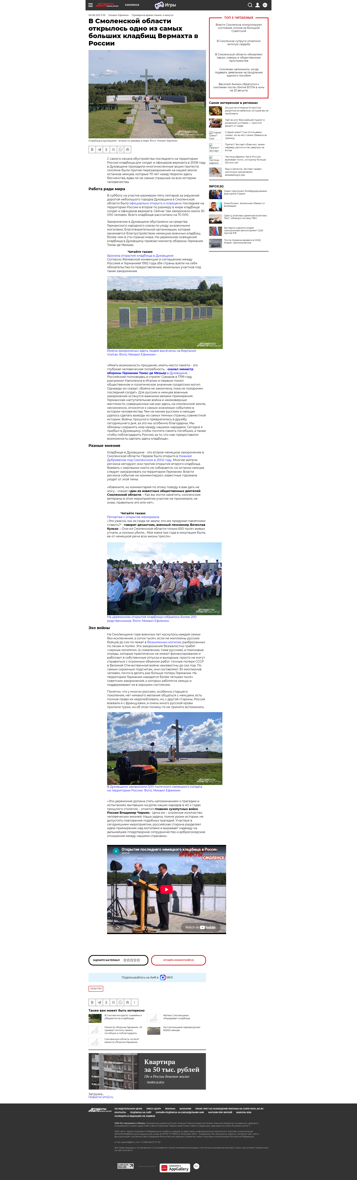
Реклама (170, 1109)
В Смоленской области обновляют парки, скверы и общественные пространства (239, 57)
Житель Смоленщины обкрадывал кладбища (176, 1017)
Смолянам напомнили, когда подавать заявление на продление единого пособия (239, 72)
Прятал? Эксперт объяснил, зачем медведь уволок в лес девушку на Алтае (245, 147)
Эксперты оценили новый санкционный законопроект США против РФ (243, 230)
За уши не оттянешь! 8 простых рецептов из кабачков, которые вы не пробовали (246, 110)
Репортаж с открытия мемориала (133, 517)
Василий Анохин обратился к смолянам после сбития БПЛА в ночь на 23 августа (238, 87)
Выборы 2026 (243, 1112)
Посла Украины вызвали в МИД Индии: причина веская (242, 241)
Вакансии (185, 1109)
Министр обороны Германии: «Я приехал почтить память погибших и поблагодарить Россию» (115, 1032)
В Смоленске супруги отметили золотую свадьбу (239, 43)
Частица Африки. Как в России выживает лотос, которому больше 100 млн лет (245, 159)
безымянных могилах (164, 642)
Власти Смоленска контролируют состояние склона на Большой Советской (239, 28)
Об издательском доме (128, 1109)
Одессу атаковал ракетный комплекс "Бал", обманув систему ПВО (245, 217)
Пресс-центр (154, 1109)
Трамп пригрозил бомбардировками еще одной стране (245, 192)
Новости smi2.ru (101, 1097)
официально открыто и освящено (155, 203)
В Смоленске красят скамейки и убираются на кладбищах (123, 1017)
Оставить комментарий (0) (178, 960)
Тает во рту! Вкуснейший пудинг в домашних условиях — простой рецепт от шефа (245, 123)
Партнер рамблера (146, 1166)
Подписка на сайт (140, 1112)
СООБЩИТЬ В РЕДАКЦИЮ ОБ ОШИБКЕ (135, 1116)
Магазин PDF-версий (220, 1112)
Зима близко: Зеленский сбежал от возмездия (244, 204)
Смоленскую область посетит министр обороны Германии (121, 1040)
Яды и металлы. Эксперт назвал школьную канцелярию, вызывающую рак (243, 172)
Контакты (120, 1112)
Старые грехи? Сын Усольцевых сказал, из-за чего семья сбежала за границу (246, 135)
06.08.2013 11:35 (97, 15)
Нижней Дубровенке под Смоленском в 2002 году (149, 458)
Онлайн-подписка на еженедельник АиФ (180, 1112)
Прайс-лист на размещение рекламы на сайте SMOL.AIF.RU (229, 1109)
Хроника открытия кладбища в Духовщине (140, 255)
